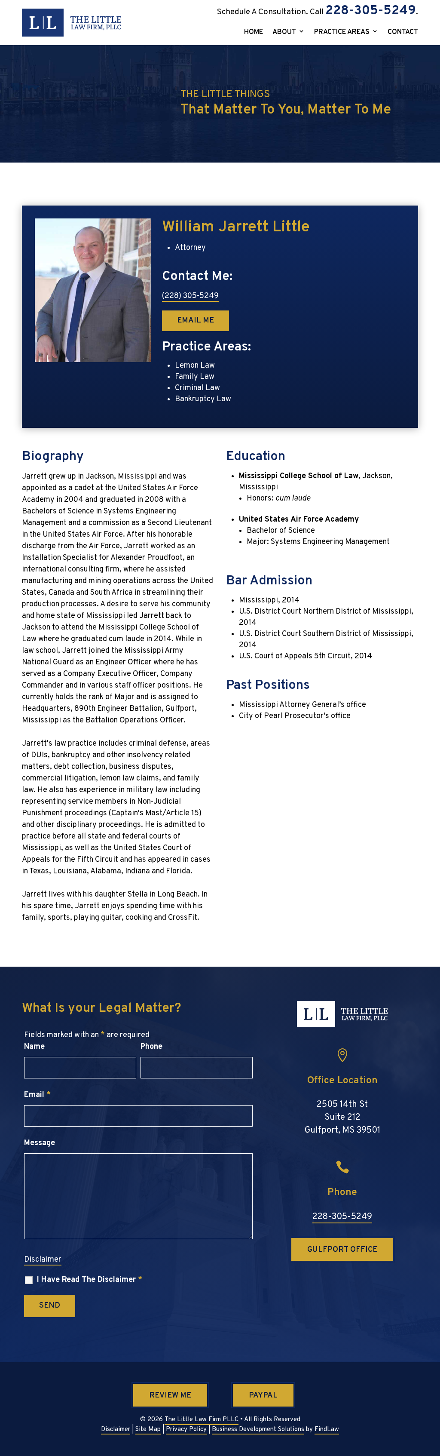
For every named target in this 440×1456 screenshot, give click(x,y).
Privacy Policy (186, 1429)
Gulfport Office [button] (342, 1250)
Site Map (148, 1429)
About (284, 33)
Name (34, 1047)
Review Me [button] (170, 1396)
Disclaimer (42, 1260)
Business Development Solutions (258, 1429)
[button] (430, 1392)
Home (253, 33)
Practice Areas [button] (342, 33)
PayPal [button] (263, 1396)
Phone (151, 1047)
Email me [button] (195, 321)
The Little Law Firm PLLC (201, 1420)
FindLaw (327, 1429)
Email (37, 1095)
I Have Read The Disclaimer (89, 1280)
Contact (403, 33)
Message (39, 1143)
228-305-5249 (370, 11)
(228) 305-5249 (190, 296)
